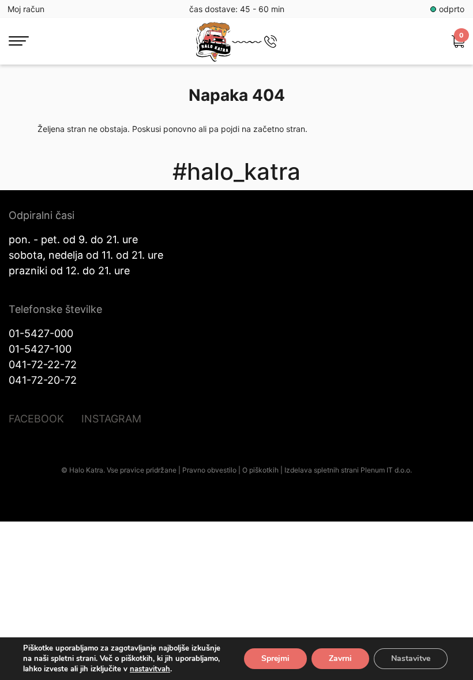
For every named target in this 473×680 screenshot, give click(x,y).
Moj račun (25, 9)
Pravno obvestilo (209, 470)
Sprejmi (275, 658)
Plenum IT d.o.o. (386, 470)
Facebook (36, 419)
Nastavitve (410, 658)
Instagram (111, 419)
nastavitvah (150, 669)
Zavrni (340, 658)
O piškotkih (260, 470)
